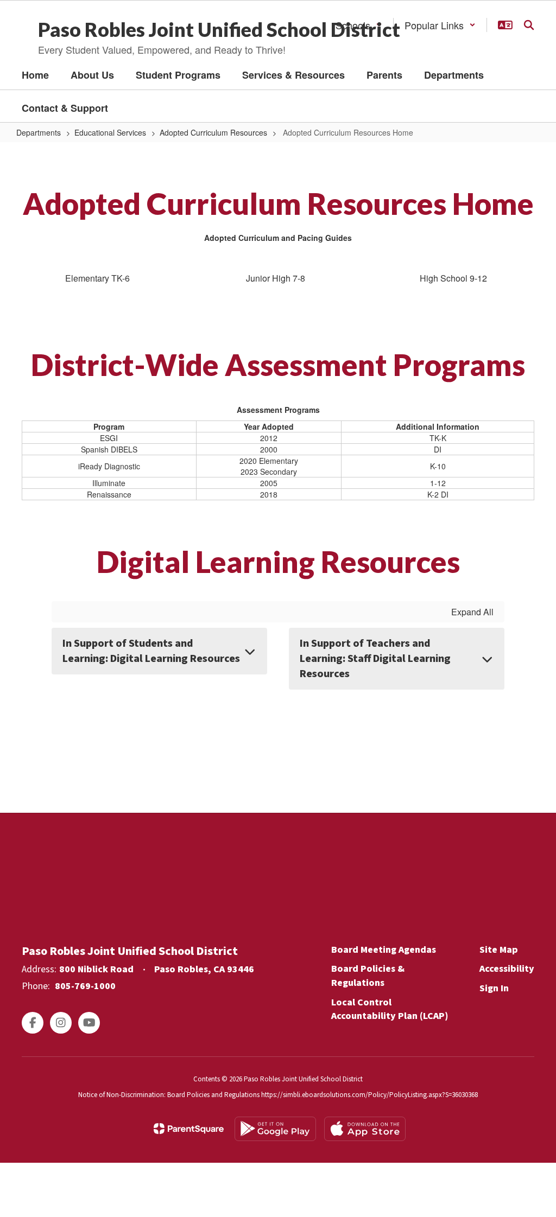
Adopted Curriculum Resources (213, 132)
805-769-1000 (85, 986)
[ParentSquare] (188, 1128)
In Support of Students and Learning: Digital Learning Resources (151, 651)
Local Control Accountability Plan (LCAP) (389, 1009)
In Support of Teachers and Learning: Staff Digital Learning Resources (375, 658)
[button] (440, 25)
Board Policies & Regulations (368, 976)
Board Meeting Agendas (383, 950)
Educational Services (110, 132)
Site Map (498, 950)
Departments (38, 132)
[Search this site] (528, 25)
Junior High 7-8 (275, 278)
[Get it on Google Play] (275, 1129)
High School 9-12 (453, 278)
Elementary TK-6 (97, 278)
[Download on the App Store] (365, 1129)
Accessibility (506, 969)
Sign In (494, 988)
